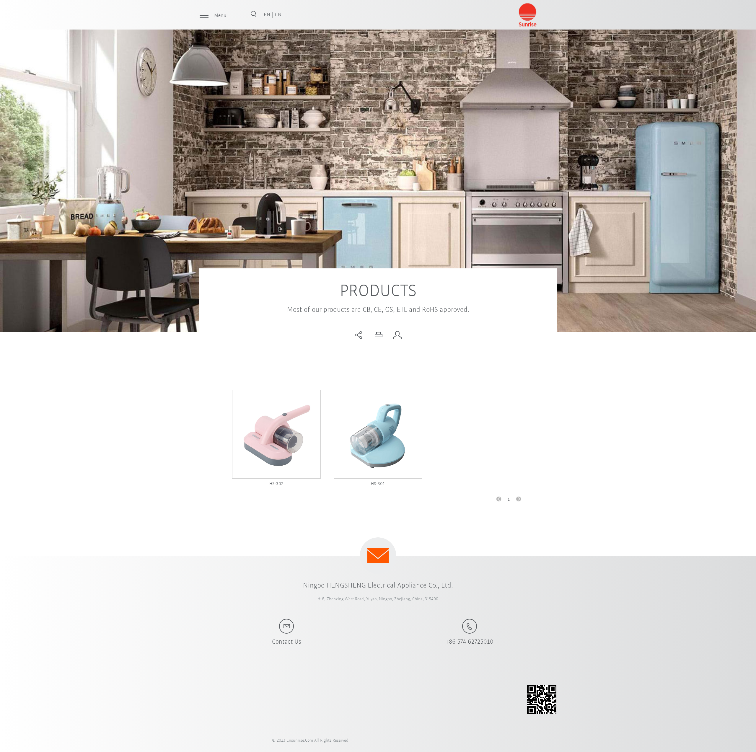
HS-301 (378, 483)
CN (278, 14)
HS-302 (276, 483)
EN (267, 14)
